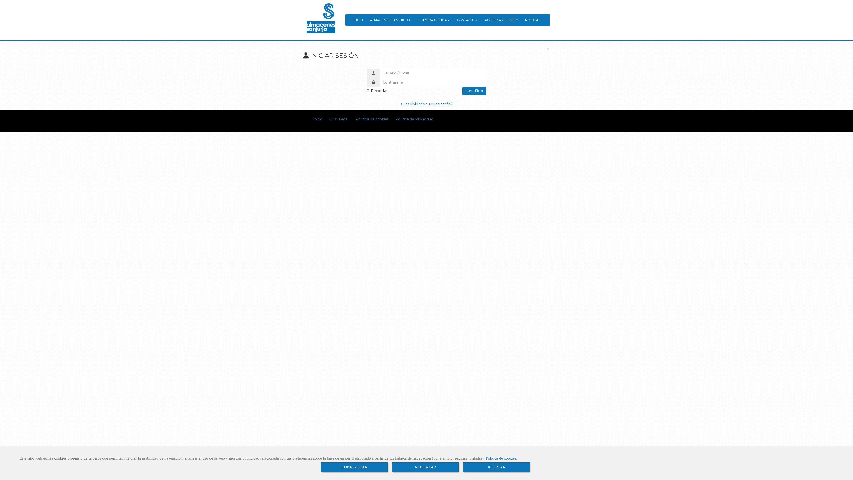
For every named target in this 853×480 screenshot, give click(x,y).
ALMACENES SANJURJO (389, 20)
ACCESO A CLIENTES (501, 20)
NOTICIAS (532, 20)
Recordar (379, 91)
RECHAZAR (425, 467)
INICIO (357, 20)
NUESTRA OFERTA (433, 20)
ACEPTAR (497, 467)
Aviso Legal (339, 119)
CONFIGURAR (354, 467)
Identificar (474, 91)
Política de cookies (501, 458)
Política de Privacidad (414, 119)
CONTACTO (466, 20)
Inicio (317, 119)
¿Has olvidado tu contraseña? (426, 104)
